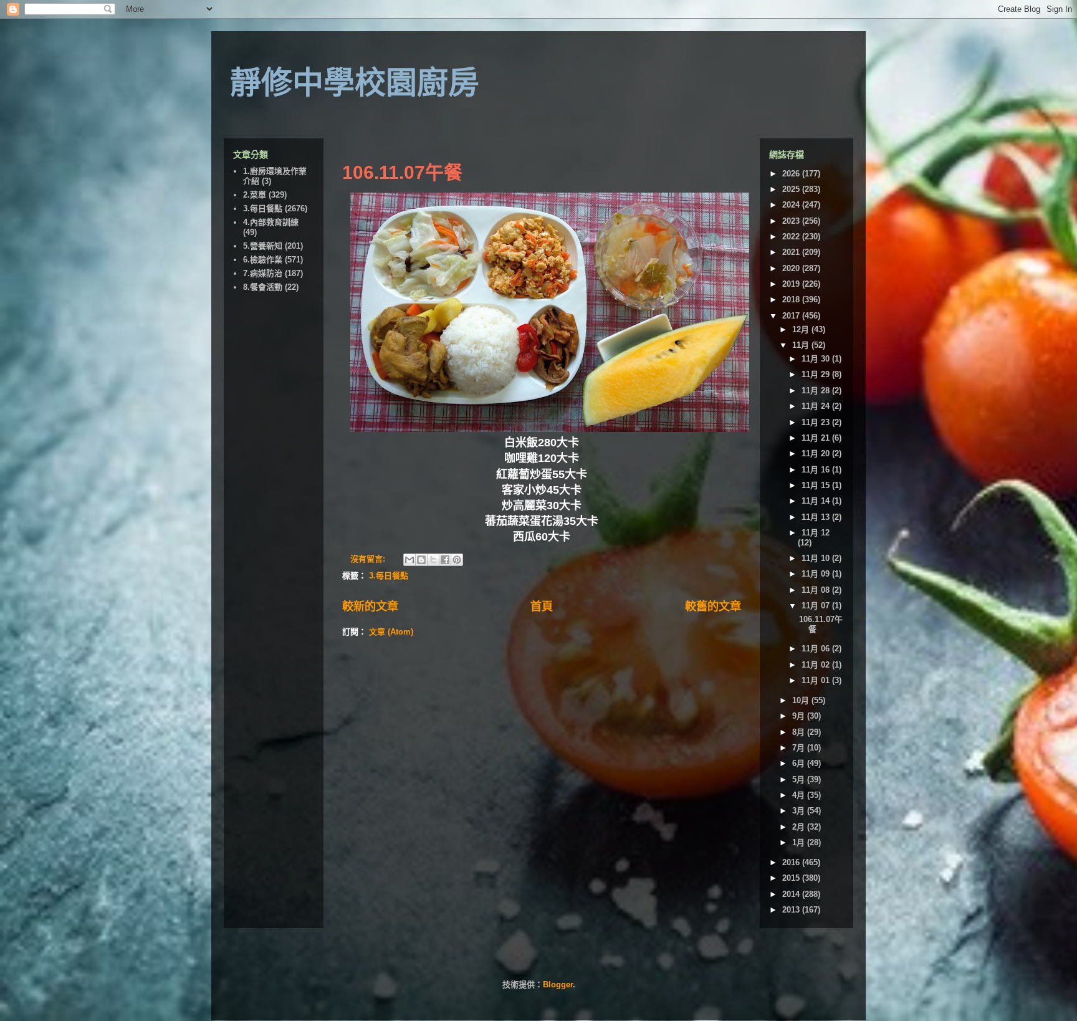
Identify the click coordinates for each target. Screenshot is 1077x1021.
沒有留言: (369, 558)
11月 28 (817, 390)
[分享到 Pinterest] (457, 560)
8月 (799, 732)
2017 (792, 315)
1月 (799, 842)
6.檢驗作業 (262, 259)
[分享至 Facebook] (445, 560)
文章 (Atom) (391, 631)
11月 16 (817, 469)
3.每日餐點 (388, 575)
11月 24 (817, 406)
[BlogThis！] (421, 560)
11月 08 (817, 590)
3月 (799, 810)
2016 (792, 862)
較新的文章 (370, 606)
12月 (801, 329)
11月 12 (816, 532)
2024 (792, 204)
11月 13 (817, 517)
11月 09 (817, 573)
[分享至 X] (433, 560)
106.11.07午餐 (402, 172)
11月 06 (817, 648)
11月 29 (817, 374)
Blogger (558, 984)
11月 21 (817, 438)
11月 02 (817, 664)
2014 (792, 894)
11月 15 (817, 485)
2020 (792, 268)
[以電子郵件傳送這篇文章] (409, 560)
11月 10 (817, 558)
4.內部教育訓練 (271, 222)
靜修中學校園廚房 (354, 82)
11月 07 (817, 605)
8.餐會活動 (262, 287)
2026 (792, 173)
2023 (792, 221)
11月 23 (817, 422)
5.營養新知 (262, 246)
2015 (792, 878)
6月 (799, 763)
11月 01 (817, 680)
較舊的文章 (713, 606)
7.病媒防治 (262, 273)
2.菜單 (254, 194)
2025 (792, 189)
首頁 (541, 606)
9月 (799, 716)
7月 (799, 747)
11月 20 (817, 453)
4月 (799, 795)
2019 (792, 284)
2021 (792, 252)
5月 (799, 779)
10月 (801, 700)
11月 (801, 345)
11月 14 (817, 501)
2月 (799, 827)
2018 (792, 299)
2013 (792, 909)
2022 (792, 236)
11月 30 (817, 358)
